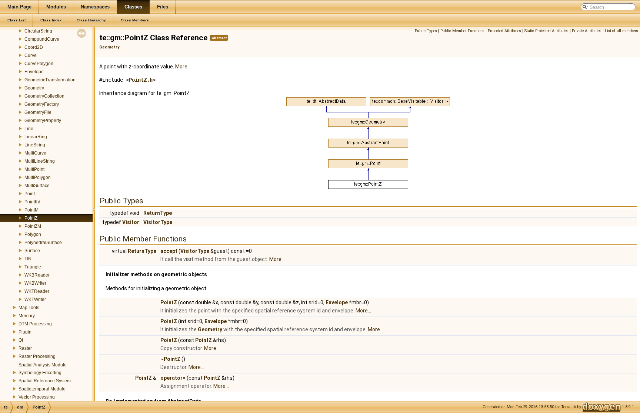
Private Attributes (586, 30)
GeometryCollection (44, 96)
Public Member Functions (462, 30)
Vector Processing (37, 397)
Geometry (34, 88)
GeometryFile (37, 112)
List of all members (621, 30)
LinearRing (35, 136)
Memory (27, 315)
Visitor (130, 222)
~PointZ (170, 359)
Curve (30, 55)
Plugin (25, 332)
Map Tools (29, 307)
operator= (173, 378)
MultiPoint (34, 169)
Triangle (32, 267)
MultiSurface (37, 185)
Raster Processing (37, 356)
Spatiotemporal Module (42, 389)
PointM (31, 210)
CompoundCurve (41, 39)
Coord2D (33, 47)
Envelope (34, 71)
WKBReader (37, 275)
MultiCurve (35, 153)
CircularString (38, 31)
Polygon (32, 234)
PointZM (32, 226)
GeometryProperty (42, 120)
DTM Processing (35, 323)
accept (168, 251)
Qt (21, 340)
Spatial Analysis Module (43, 365)
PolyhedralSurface (43, 242)
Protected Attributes (504, 30)
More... (183, 67)
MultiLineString (39, 161)
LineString (34, 145)
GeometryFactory (41, 104)
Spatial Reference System (45, 380)
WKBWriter (35, 283)
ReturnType (157, 213)
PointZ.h (141, 80)
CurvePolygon (38, 63)
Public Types (426, 30)
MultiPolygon (37, 177)
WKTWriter (35, 299)
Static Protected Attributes (546, 30)
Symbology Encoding (40, 372)
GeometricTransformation (50, 79)
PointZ (30, 218)
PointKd (32, 201)
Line (28, 128)
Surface (32, 250)
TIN (27, 258)
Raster (25, 348)
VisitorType (157, 222)
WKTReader (36, 291)
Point (29, 193)
